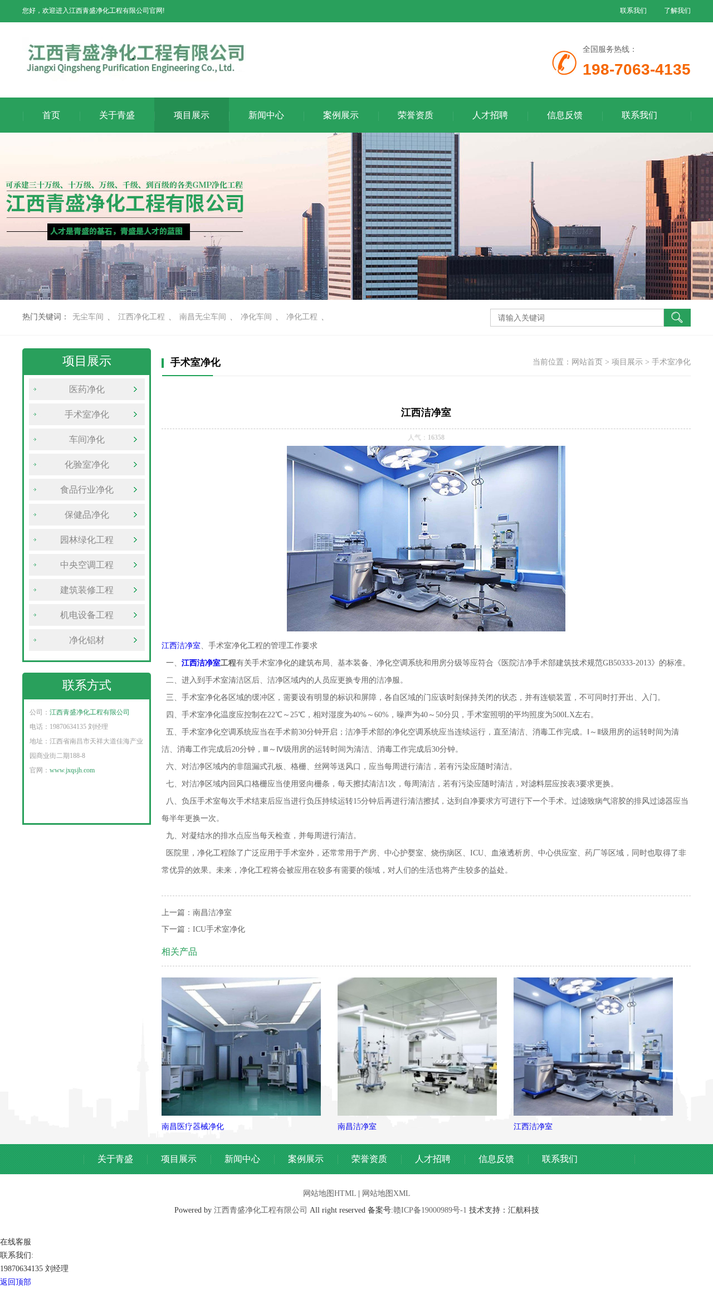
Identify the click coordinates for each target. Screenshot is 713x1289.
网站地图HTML (329, 1193)
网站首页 (587, 362)
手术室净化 (87, 414)
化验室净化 (87, 464)
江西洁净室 (181, 645)
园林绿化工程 (87, 539)
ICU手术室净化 (219, 929)
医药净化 (87, 389)
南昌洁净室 (212, 912)
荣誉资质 (415, 115)
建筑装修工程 (87, 590)
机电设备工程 (87, 615)
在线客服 (15, 1242)
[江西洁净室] (593, 1113)
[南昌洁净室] (417, 1113)
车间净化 (87, 439)
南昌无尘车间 (202, 317)
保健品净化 (87, 514)
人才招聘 (490, 115)
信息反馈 (565, 115)
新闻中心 (266, 115)
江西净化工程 (141, 317)
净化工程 (302, 317)
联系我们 (633, 10)
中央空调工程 (87, 565)
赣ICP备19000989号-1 (430, 1210)
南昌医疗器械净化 (193, 1126)
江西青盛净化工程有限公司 (90, 712)
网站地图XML (386, 1193)
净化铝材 (87, 640)
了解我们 (677, 10)
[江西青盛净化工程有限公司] (245, 79)
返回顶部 (15, 1282)
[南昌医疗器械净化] (241, 1113)
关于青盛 (117, 115)
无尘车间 (88, 317)
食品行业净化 (87, 489)
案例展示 (341, 115)
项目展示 (191, 115)
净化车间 (256, 317)
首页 (51, 115)
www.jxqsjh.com (72, 770)
